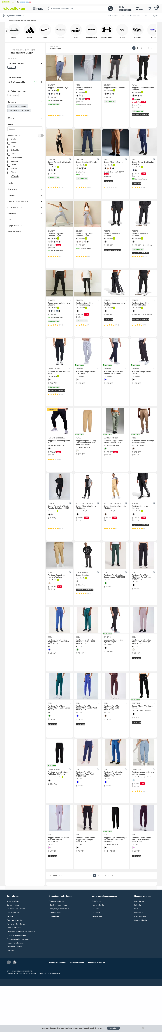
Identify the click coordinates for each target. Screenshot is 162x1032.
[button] (80, 8)
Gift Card (10, 950)
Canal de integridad (14, 928)
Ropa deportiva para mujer (19, 110)
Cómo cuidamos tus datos (16, 935)
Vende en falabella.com (57, 901)
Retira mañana (13, 95)
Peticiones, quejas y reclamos (17, 939)
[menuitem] (132, 16)
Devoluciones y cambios (16, 909)
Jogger (10, 67)
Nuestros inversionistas (58, 905)
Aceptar (113, 1028)
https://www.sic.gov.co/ (15, 943)
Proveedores (54, 916)
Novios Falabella (98, 905)
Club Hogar (96, 912)
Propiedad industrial (14, 947)
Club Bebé (96, 909)
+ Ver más (15, 176)
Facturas (10, 916)
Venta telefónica (13, 901)
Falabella (137, 905)
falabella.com (139, 901)
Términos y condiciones (57, 962)
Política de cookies (77, 962)
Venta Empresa (54, 912)
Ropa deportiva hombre (18, 106)
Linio (136, 909)
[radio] (49, 115)
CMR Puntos (96, 901)
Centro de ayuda (13, 905)
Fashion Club (97, 916)
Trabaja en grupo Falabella (59, 909)
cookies (99, 1028)
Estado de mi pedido (14, 920)
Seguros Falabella (140, 920)
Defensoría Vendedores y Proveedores (21, 931)
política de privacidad (87, 1028)
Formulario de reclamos (16, 924)
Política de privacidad (96, 962)
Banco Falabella (140, 916)
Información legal (13, 912)
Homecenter (139, 912)
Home (11, 20)
